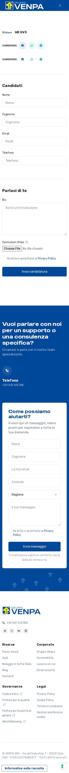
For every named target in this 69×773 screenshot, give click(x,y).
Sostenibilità (45, 658)
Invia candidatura (34, 271)
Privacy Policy (47, 258)
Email (5, 133)
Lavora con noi (46, 664)
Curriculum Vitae (13, 242)
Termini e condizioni (49, 706)
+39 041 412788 (13, 385)
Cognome (8, 114)
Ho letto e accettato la (31, 258)
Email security (46, 670)
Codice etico (10, 694)
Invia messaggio (34, 546)
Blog (5, 670)
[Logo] (21, 610)
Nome (6, 95)
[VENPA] (24, 5)
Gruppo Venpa (46, 651)
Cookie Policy (45, 700)
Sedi (5, 658)
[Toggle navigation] (60, 5)
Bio (4, 200)
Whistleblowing (12, 721)
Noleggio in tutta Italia (16, 664)
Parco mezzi (10, 651)
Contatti (8, 676)
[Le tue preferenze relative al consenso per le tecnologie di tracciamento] (62, 766)
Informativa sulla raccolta (24, 768)
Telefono (8, 152)
